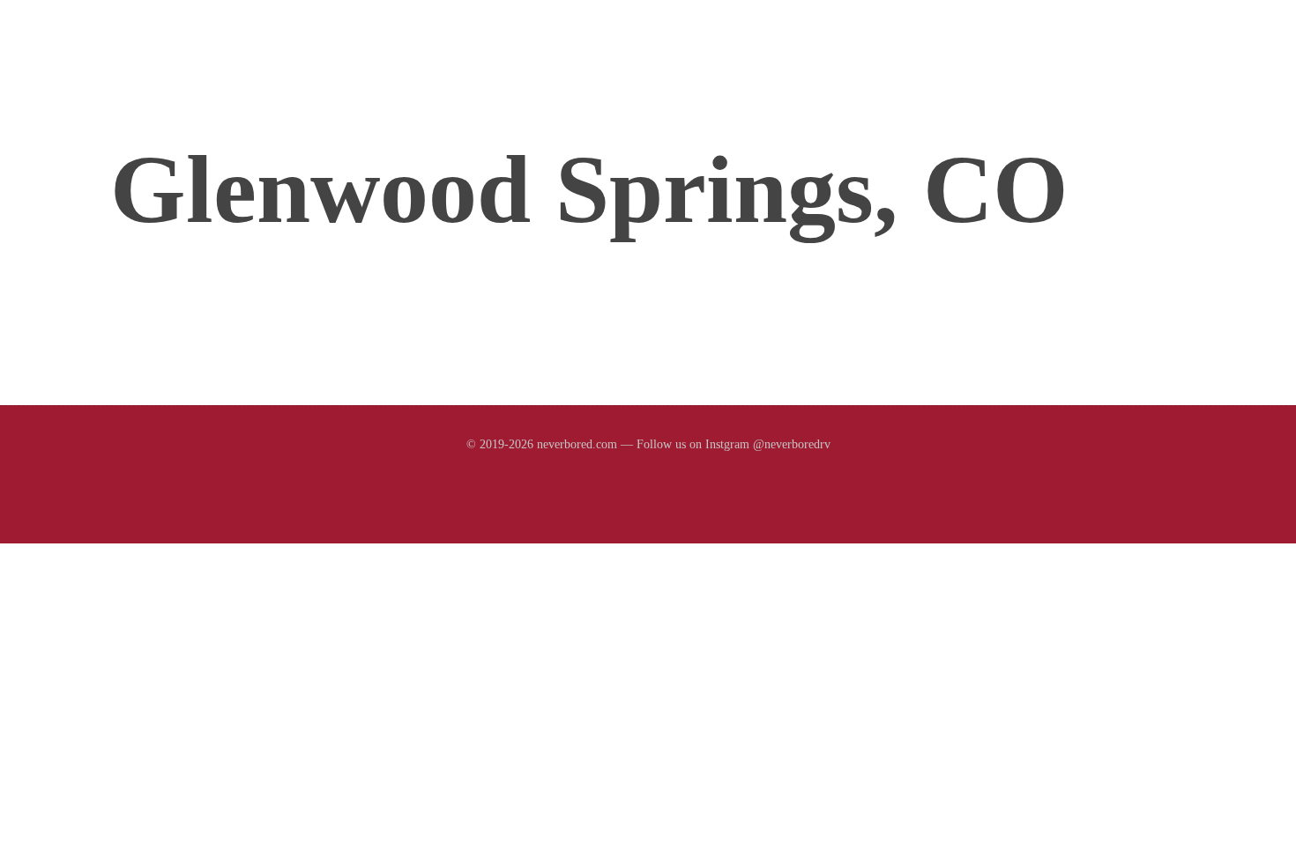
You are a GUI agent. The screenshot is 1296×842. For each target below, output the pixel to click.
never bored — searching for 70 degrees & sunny (309, 62)
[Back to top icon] (1216, 810)
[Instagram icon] (648, 478)
